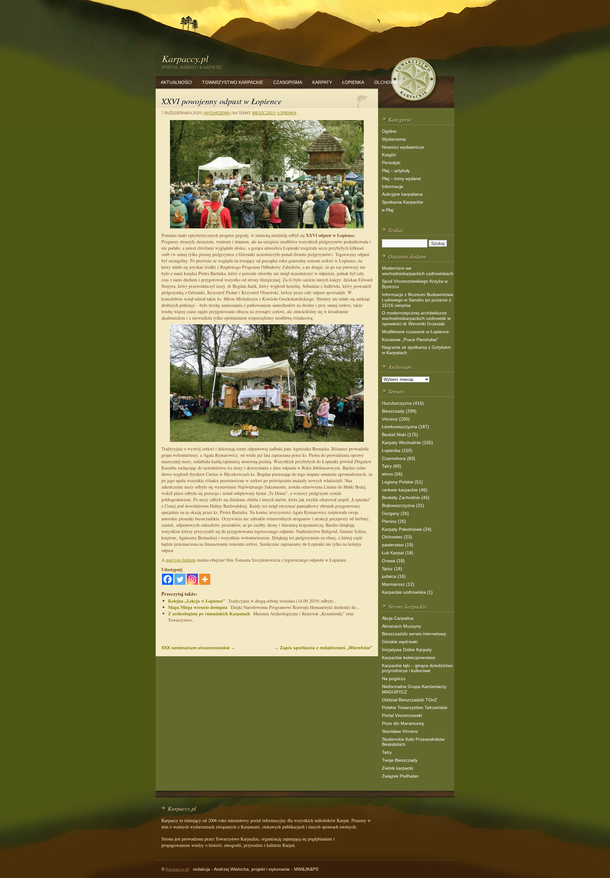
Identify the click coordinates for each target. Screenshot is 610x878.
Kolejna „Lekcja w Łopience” (196, 601)
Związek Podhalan (400, 776)
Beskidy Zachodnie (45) (406, 497)
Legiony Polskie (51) (402, 481)
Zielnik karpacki (397, 768)
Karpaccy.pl (185, 58)
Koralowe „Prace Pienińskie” (410, 339)
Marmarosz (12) (398, 584)
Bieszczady (263, 113)
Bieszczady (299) (399, 411)
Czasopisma (287, 82)
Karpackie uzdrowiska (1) (407, 592)
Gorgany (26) (395, 513)
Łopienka (353, 82)
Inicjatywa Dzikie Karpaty (407, 649)
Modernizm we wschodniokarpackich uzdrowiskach (417, 271)
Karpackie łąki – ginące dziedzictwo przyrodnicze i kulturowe (417, 668)
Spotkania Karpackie (402, 202)
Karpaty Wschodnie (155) (407, 442)
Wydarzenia (216, 113)
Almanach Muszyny (401, 626)
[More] (204, 579)
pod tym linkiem (181, 560)
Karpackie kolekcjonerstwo (408, 657)
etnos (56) (392, 473)
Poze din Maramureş (403, 723)
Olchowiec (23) (397, 536)
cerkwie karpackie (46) (404, 489)
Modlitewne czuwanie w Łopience (415, 331)
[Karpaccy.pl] (413, 103)
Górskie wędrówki (399, 641)
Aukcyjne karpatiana (402, 194)
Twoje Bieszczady (399, 760)
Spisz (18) (392, 568)
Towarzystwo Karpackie (232, 82)
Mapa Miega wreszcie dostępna (197, 607)
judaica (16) (394, 576)
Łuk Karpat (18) (397, 552)
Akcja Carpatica (397, 618)
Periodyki (391, 162)
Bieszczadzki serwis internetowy (414, 633)
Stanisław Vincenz (400, 731)
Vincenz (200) (396, 419)
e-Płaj (387, 210)
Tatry (387, 752)
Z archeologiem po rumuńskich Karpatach (209, 613)
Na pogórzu (393, 678)
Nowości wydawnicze (403, 147)
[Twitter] (180, 579)
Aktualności (176, 82)
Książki (389, 154)
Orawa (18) (393, 560)
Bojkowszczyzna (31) (403, 505)
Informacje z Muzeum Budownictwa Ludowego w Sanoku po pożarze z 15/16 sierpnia (417, 300)
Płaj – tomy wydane (401, 178)
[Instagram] (192, 579)
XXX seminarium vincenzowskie (198, 647)
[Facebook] (167, 579)
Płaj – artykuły (396, 170)
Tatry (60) (391, 466)
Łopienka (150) (397, 450)
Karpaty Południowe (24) (406, 529)
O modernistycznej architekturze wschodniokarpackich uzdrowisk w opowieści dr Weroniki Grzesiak (416, 318)
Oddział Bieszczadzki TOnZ (409, 699)
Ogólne (389, 131)
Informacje (392, 186)
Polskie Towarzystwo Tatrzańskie (414, 707)
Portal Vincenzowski (402, 715)
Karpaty (322, 82)
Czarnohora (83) (398, 458)
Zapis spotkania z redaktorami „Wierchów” (323, 647)
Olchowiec (388, 82)
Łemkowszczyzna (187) (405, 426)
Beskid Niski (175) (400, 434)
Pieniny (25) (394, 521)
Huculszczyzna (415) (403, 403)
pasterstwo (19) (397, 544)
